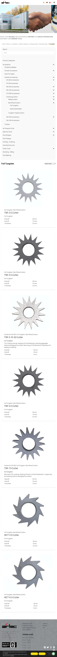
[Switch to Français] (50, 2)
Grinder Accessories (11, 71)
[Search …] (43, 2)
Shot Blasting (7, 155)
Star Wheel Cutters (43, 44)
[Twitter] (48, 647)
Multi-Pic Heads (9, 74)
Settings (50, 653)
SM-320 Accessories (12, 117)
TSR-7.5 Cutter (11, 468)
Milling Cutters (12, 99)
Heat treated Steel (16, 109)
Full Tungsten (14, 105)
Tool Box (7, 124)
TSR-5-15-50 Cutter (13, 337)
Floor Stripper (7, 135)
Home (3, 44)
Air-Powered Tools (8, 128)
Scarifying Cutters (34, 44)
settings (12, 655)
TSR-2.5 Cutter (11, 212)
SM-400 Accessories (12, 120)
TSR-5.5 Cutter (11, 405)
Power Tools (6, 148)
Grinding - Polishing (9, 142)
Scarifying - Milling (8, 152)
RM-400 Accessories (12, 90)
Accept (34, 653)
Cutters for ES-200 (10, 334)
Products (8, 44)
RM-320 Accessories (12, 87)
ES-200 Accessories (12, 80)
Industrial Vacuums (9, 145)
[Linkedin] (54, 647)
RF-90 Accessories (12, 83)
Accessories (14, 44)
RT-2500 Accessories (13, 93)
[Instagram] (51, 647)
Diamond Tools (7, 132)
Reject (42, 653)
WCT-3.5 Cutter (11, 535)
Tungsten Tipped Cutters (16, 113)
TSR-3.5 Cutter (11, 274)
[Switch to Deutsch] (47, 2)
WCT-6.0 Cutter (11, 597)
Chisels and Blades (10, 67)
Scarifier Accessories (23, 44)
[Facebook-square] (45, 647)
